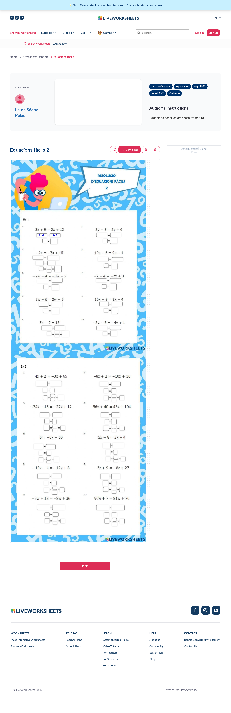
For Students (110, 659)
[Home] (118, 18)
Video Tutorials (112, 646)
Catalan (174, 93)
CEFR (84, 33)
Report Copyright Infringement (202, 639)
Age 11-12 (200, 86)
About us (154, 639)
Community (156, 646)
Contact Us (190, 646)
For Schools (109, 665)
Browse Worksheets (23, 33)
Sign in (199, 33)
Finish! (84, 566)
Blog (152, 659)
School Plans (73, 646)
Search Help (156, 652)
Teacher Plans (74, 639)
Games (107, 33)
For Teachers (110, 652)
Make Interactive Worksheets (28, 639)
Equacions (182, 86)
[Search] (139, 32)
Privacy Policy (189, 689)
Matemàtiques (161, 86)
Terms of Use (171, 689)
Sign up (213, 33)
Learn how (155, 5)
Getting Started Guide (116, 639)
